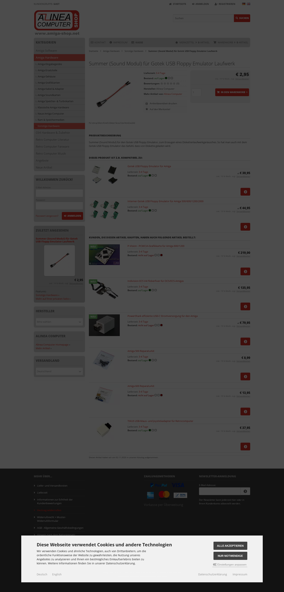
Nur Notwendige (230, 555)
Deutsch (42, 574)
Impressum (240, 574)
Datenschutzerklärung (212, 574)
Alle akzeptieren (230, 545)
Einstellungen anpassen (232, 564)
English (57, 574)
